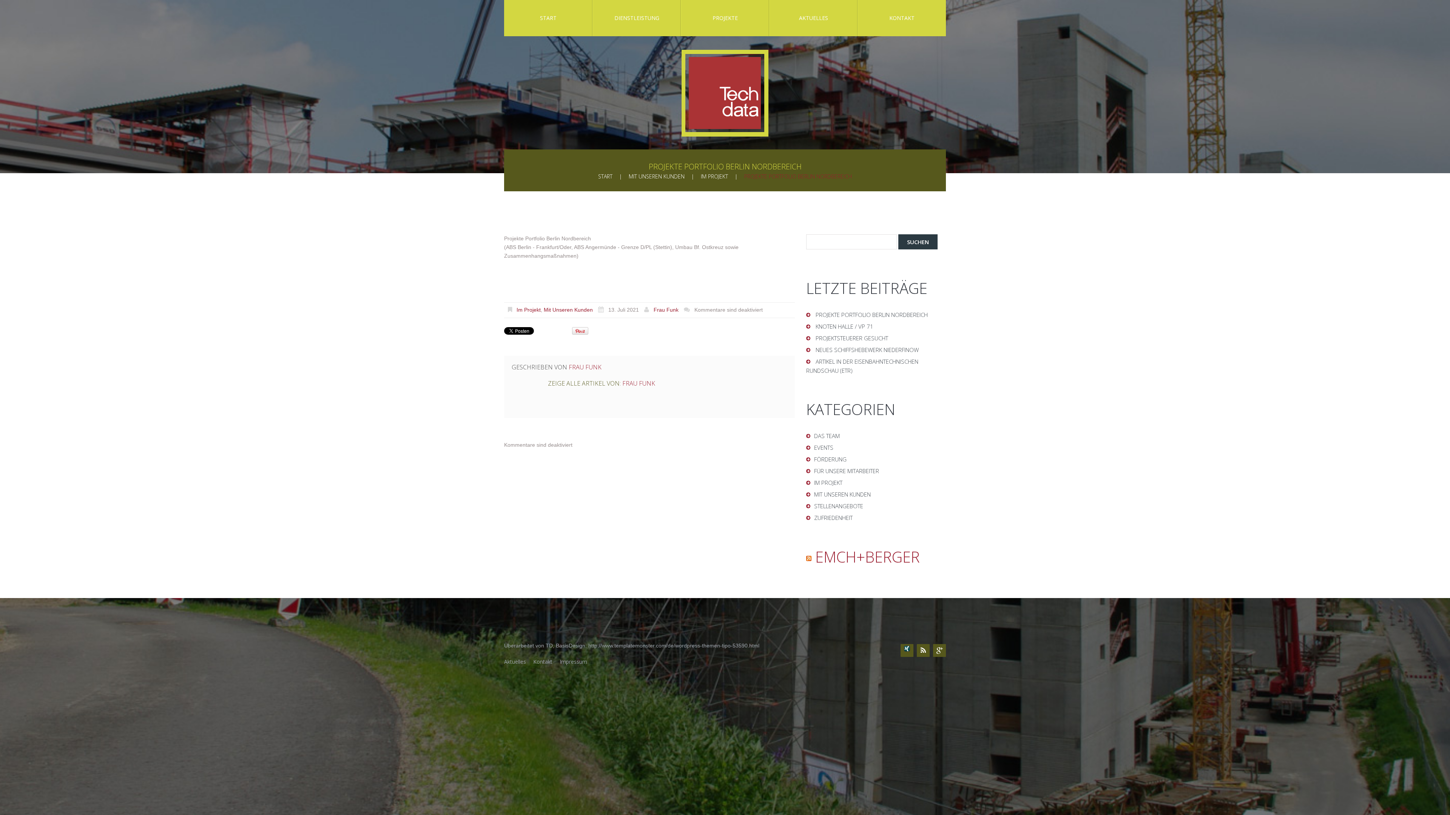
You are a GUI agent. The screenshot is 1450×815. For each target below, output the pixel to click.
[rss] (923, 650)
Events (823, 447)
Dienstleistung (636, 18)
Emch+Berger (867, 556)
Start (548, 18)
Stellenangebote (838, 506)
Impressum (573, 661)
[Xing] (907, 650)
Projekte (725, 18)
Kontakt (902, 18)
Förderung (830, 459)
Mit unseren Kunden (657, 176)
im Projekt (714, 176)
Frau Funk (666, 310)
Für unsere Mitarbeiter (846, 471)
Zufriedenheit (833, 517)
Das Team (827, 436)
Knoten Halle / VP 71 (844, 326)
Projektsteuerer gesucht (852, 338)
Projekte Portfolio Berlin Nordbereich (872, 314)
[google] (939, 650)
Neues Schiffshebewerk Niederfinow (867, 350)
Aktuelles (813, 18)
